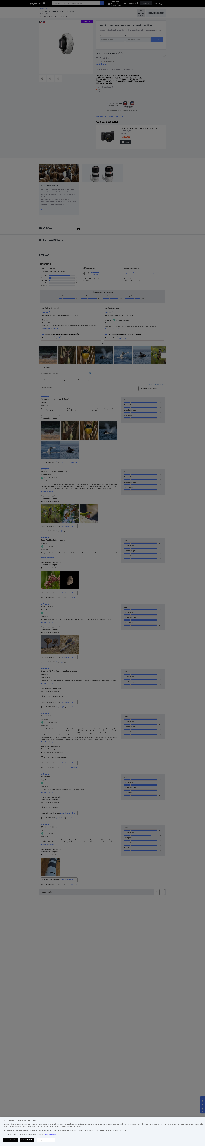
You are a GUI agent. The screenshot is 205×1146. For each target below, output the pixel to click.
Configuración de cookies (46, 1140)
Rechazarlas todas (27, 1140)
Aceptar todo (10, 1140)
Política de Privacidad (51, 1134)
